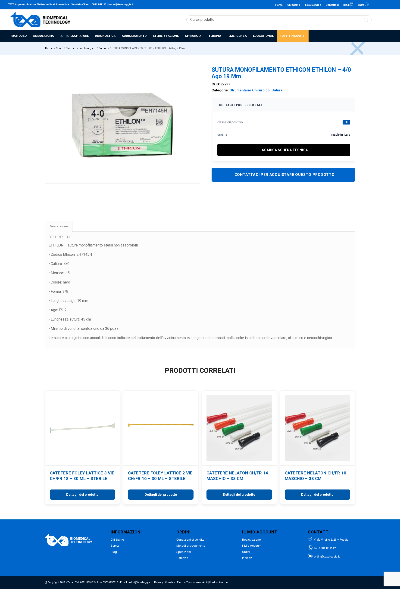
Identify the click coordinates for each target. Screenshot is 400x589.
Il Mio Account (251, 545)
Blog (346, 4)
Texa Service (313, 4)
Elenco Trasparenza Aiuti (192, 582)
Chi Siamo (293, 4)
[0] (389, 19)
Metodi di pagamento (190, 545)
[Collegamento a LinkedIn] (374, 4)
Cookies (170, 582)
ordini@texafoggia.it (121, 4)
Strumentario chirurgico (250, 90)
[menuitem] (19, 36)
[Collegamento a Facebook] (381, 4)
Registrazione (251, 539)
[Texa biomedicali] (40, 19)
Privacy (158, 582)
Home (279, 4)
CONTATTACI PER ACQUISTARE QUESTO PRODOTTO (284, 174)
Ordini (246, 552)
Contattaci (332, 4)
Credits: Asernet (218, 582)
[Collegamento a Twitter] (388, 4)
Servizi (115, 545)
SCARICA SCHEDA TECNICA (285, 150)
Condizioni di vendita (190, 539)
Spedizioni (183, 552)
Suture (277, 90)
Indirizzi (247, 558)
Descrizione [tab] (59, 226)
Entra (361, 4)
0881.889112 (99, 4)
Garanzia (182, 558)
